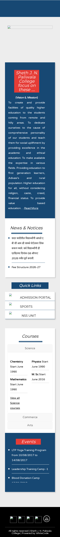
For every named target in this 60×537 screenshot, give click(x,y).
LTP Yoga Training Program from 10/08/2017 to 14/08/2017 (29, 455)
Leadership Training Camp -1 (30, 469)
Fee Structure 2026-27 (26, 267)
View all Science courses (15, 403)
